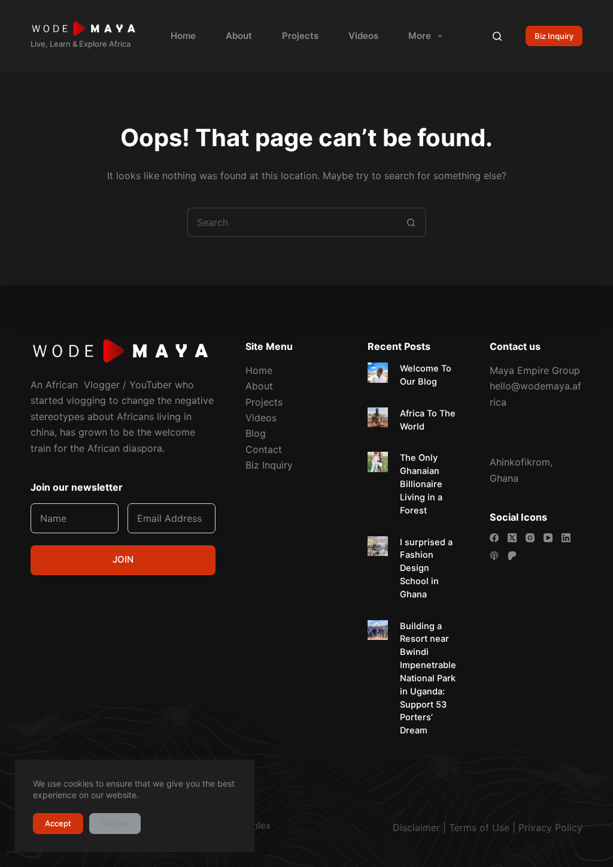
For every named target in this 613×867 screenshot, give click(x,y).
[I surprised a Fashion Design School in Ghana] (378, 546)
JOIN (123, 559)
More (419, 35)
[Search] (497, 36)
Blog (255, 433)
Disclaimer (416, 827)
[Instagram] (530, 537)
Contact (263, 449)
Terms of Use (479, 827)
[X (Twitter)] (512, 537)
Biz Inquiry (554, 36)
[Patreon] (512, 555)
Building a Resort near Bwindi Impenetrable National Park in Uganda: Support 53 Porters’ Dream (428, 678)
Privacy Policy (550, 827)
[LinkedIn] (566, 537)
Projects (300, 35)
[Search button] (411, 222)
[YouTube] (548, 537)
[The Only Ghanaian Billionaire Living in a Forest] (378, 462)
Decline (115, 823)
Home (183, 35)
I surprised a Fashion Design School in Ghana (426, 568)
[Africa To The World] (378, 417)
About (239, 35)
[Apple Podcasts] (494, 555)
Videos (363, 35)
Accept (58, 823)
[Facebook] (494, 537)
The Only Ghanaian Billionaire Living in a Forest (421, 483)
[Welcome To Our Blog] (378, 372)
